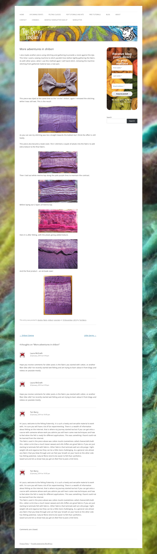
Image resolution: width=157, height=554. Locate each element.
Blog (108, 14)
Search (109, 117)
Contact (23, 20)
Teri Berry (82, 320)
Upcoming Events (36, 14)
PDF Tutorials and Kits (75, 14)
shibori (50, 320)
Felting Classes (55, 14)
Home (22, 14)
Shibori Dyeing (27, 335)
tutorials (57, 320)
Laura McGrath (36, 353)
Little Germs (90, 335)
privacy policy (118, 102)
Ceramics (35, 20)
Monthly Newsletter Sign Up (56, 20)
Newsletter (77, 20)
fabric (45, 320)
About (117, 14)
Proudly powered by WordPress (41, 544)
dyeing (40, 320)
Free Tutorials (95, 14)
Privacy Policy (24, 544)
